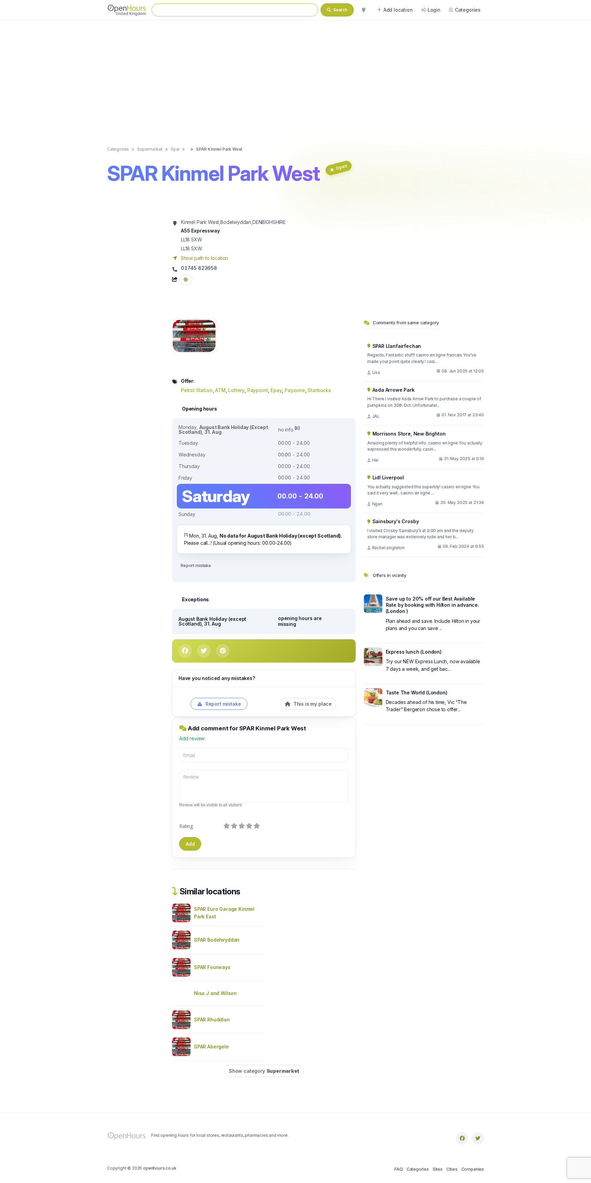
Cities (452, 1169)
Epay (276, 390)
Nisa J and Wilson (215, 993)
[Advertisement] (295, 76)
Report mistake (196, 565)
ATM (220, 390)
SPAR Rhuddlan (212, 1019)
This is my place (312, 704)
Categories (418, 1169)
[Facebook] (462, 1138)
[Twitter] (478, 1138)
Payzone (295, 390)
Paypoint (257, 390)
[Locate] (363, 9)
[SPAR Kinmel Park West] (194, 335)
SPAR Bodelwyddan (216, 940)
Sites (438, 1169)
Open (341, 167)
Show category (264, 1071)
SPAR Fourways (212, 967)
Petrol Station (197, 390)
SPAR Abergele (211, 1046)
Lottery (236, 390)
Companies (472, 1169)
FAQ (398, 1169)
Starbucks (319, 390)
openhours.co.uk (159, 1168)
